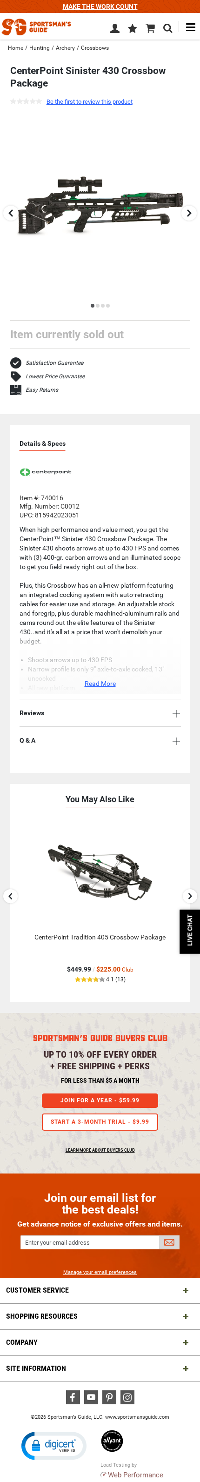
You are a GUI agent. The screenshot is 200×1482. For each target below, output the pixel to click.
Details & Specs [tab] (43, 443)
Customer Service (37, 1290)
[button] (132, 29)
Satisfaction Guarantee (54, 363)
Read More (100, 683)
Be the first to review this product (90, 101)
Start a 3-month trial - (100, 1122)
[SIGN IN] (115, 30)
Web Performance (135, 1475)
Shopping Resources (42, 1316)
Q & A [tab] (27, 740)
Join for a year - (100, 1100)
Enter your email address (57, 1242)
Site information (36, 1368)
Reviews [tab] (32, 713)
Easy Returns (42, 390)
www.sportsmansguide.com (137, 1417)
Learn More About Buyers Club (100, 1150)
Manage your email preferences (100, 1272)
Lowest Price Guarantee (55, 376)
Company (22, 1342)
